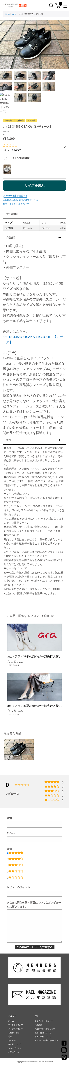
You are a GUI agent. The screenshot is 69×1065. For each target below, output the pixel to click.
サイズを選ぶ (35, 185)
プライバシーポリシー (44, 1021)
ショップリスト (14, 1048)
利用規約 (38, 1025)
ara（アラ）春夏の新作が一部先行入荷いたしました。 (34, 708)
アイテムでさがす (15, 1029)
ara (14, 14)
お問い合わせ (13, 1052)
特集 (10, 1037)
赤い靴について (14, 1044)
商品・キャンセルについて (16, 204)
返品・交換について (43, 1033)
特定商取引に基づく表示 (45, 1029)
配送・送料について (43, 1037)
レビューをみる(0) (12, 150)
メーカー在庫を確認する (15, 195)
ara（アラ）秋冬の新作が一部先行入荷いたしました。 (34, 659)
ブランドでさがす (15, 1025)
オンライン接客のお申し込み (47, 1040)
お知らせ (12, 1040)
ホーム (7, 14)
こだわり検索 (13, 1033)
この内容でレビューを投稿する (35, 947)
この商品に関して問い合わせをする (20, 199)
